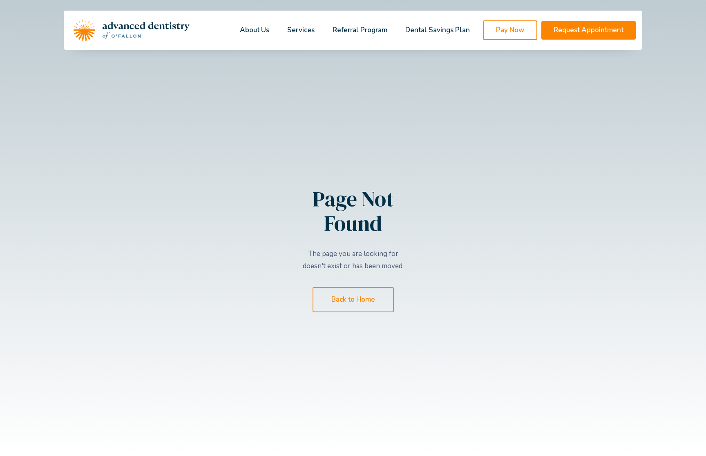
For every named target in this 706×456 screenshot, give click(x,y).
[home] (131, 30)
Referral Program (360, 30)
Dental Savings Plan (437, 30)
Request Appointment (588, 30)
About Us (254, 30)
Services (301, 30)
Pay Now (510, 30)
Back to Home (353, 299)
